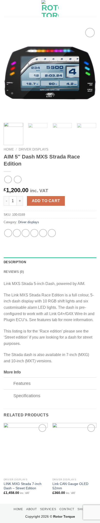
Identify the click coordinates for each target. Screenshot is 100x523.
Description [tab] (15, 262)
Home (9, 149)
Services (48, 509)
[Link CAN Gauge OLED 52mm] (74, 449)
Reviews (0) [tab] (14, 272)
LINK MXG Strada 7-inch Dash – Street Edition (23, 486)
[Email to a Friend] (34, 233)
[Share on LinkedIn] (52, 233)
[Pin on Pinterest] (43, 233)
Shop (81, 509)
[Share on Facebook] (17, 233)
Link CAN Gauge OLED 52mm (70, 486)
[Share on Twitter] (26, 233)
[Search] (94, 8)
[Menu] (6, 8)
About (31, 509)
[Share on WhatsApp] (8, 233)
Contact (66, 509)
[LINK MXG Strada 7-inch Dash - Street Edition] (26, 449)
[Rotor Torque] (50, 8)
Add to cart (46, 201)
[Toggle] (8, 384)
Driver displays (33, 149)
